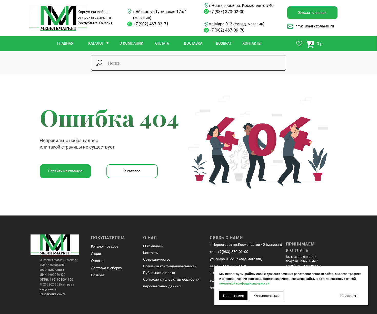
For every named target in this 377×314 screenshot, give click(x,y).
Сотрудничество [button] (156, 259)
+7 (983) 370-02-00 (226, 11)
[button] (312, 12)
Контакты (150, 253)
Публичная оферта (159, 273)
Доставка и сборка (106, 268)
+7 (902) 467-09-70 (226, 30)
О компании (153, 246)
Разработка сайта (53, 294)
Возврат (97, 275)
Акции (96, 253)
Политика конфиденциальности (169, 266)
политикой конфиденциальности (244, 283)
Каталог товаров (104, 246)
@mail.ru (326, 26)
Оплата (97, 261)
